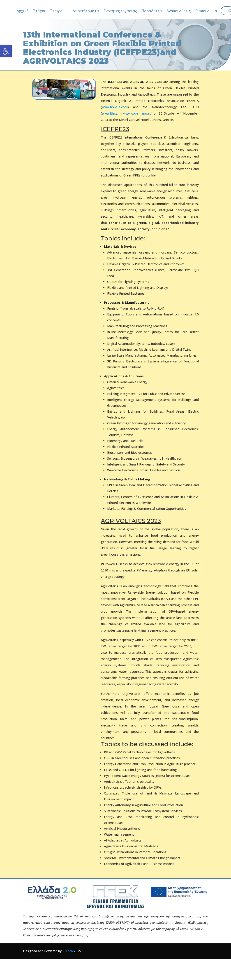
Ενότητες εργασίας (120, 10)
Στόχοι (39, 10)
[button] (6, 51)
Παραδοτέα (151, 10)
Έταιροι (57, 10)
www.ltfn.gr (110, 113)
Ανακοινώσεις (178, 10)
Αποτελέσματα (86, 10)
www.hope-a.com (115, 107)
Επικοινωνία (206, 10)
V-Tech (67, 951)
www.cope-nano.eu (137, 113)
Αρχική (23, 10)
